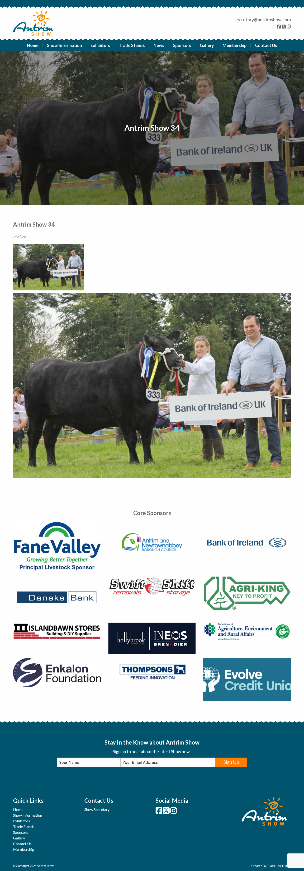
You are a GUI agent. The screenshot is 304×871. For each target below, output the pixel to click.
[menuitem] (33, 45)
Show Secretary (96, 809)
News (158, 45)
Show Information (64, 45)
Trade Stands (132, 45)
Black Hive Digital (279, 866)
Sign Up (231, 762)
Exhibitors (100, 45)
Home (32, 45)
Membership (235, 45)
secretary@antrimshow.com (262, 19)
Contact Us (266, 45)
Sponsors (182, 45)
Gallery (207, 45)
